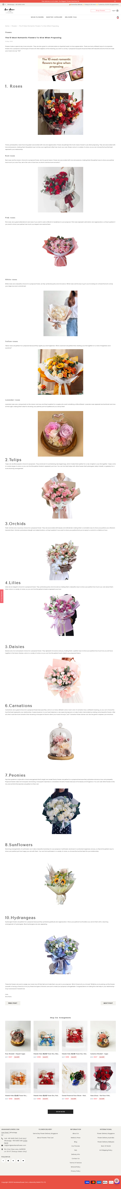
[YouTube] (23, 1160)
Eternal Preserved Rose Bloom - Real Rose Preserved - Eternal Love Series (74, 1096)
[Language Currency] (4, 5)
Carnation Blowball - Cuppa (99, 1054)
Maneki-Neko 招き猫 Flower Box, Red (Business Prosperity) (46, 1096)
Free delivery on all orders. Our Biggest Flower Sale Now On (60, 1)
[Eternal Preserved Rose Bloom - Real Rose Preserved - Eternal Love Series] (74, 1078)
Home (7, 26)
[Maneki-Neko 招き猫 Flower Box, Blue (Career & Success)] (46, 1036)
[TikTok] (18, 1160)
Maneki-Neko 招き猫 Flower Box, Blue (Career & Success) (46, 1054)
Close (115, 1)
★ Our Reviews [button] (2, 596)
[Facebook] (3, 1160)
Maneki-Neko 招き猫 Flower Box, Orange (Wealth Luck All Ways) (15, 1096)
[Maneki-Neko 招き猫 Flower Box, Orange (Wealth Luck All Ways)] (18, 1078)
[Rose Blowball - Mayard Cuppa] (18, 1036)
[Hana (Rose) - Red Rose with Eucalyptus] (103, 1078)
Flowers (14, 26)
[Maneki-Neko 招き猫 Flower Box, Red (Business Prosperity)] (46, 1078)
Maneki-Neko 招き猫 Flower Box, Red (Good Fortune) (74, 1054)
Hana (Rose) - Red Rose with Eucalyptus (99, 1096)
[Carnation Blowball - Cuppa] (103, 1036)
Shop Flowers (100, 10)
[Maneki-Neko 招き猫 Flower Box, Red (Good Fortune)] (74, 1036)
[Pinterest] (13, 1160)
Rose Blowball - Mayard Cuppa (15, 1054)
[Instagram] (8, 1160)
